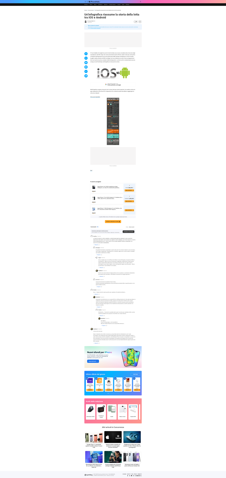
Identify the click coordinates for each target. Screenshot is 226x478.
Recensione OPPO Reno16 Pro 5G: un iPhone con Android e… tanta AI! (94, 466)
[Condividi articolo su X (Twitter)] (86, 58)
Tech (123, 4)
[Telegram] (137, 475)
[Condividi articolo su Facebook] (86, 53)
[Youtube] (131, 475)
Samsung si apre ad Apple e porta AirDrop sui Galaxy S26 (132, 465)
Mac (95, 4)
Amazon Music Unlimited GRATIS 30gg (90, 385)
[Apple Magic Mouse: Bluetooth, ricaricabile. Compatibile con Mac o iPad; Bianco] (137, 380)
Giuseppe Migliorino (91, 21)
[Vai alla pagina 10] (118, 393)
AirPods (100, 4)
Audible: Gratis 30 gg (99, 385)
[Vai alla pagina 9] (117, 393)
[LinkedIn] (139, 475)
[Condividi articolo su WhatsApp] (86, 71)
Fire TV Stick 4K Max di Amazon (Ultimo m (128, 385)
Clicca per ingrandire (95, 97)
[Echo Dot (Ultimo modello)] (108, 380)
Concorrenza (91, 10)
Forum (119, 4)
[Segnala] (99, 245)
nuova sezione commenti (95, 28)
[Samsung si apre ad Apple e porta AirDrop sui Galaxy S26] (132, 457)
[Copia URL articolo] (86, 75)
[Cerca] (87, 2)
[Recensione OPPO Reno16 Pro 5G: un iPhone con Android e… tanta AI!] (94, 457)
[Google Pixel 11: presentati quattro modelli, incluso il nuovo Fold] (94, 437)
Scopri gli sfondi (92, 361)
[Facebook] (127, 475)
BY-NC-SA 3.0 (103, 475)
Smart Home (112, 4)
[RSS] (141, 475)
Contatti (129, 474)
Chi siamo (124, 474)
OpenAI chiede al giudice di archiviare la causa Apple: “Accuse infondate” (113, 446)
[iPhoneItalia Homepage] (94, 2)
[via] (91, 170)
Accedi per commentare (128, 231)
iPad (91, 4)
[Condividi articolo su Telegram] (86, 67)
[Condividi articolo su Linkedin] (86, 62)
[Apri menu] (100, 1)
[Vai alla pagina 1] (108, 393)
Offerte (127, 4)
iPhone (86, 4)
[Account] (140, 1)
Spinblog (100, 474)
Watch (105, 4)
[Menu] (85, 2)
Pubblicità (140, 474)
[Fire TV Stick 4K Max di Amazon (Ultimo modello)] (127, 380)
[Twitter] (129, 475)
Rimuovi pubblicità (113, 48)
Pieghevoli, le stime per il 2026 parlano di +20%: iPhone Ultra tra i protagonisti (132, 446)
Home (85, 10)
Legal (132, 474)
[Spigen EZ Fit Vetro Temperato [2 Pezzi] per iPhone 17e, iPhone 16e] (118, 380)
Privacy (135, 474)
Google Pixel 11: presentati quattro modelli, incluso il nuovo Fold (94, 446)
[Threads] (135, 475)
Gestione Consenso (110, 475)
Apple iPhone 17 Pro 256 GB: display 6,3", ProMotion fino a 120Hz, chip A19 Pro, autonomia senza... (109, 198)
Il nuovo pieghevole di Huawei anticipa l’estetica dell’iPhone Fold (113, 466)
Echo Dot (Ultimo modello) (109, 385)
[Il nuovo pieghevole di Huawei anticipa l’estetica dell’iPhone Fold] (113, 457)
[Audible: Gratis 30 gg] (99, 380)
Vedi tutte (135, 374)
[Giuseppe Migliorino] (85, 21)
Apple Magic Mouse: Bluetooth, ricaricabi (137, 385)
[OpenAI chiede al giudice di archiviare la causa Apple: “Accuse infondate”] (113, 437)
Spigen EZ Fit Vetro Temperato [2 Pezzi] (118, 385)
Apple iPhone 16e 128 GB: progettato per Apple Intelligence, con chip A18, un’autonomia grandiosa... (108, 187)
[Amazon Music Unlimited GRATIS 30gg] (90, 380)
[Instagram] (133, 475)
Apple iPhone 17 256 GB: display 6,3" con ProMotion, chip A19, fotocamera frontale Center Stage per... (109, 209)
